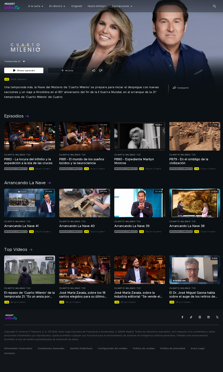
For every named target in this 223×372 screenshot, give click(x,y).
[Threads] (199, 317)
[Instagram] (208, 317)
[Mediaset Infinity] (12, 6)
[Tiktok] (191, 317)
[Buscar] (215, 6)
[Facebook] (182, 317)
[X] (217, 317)
